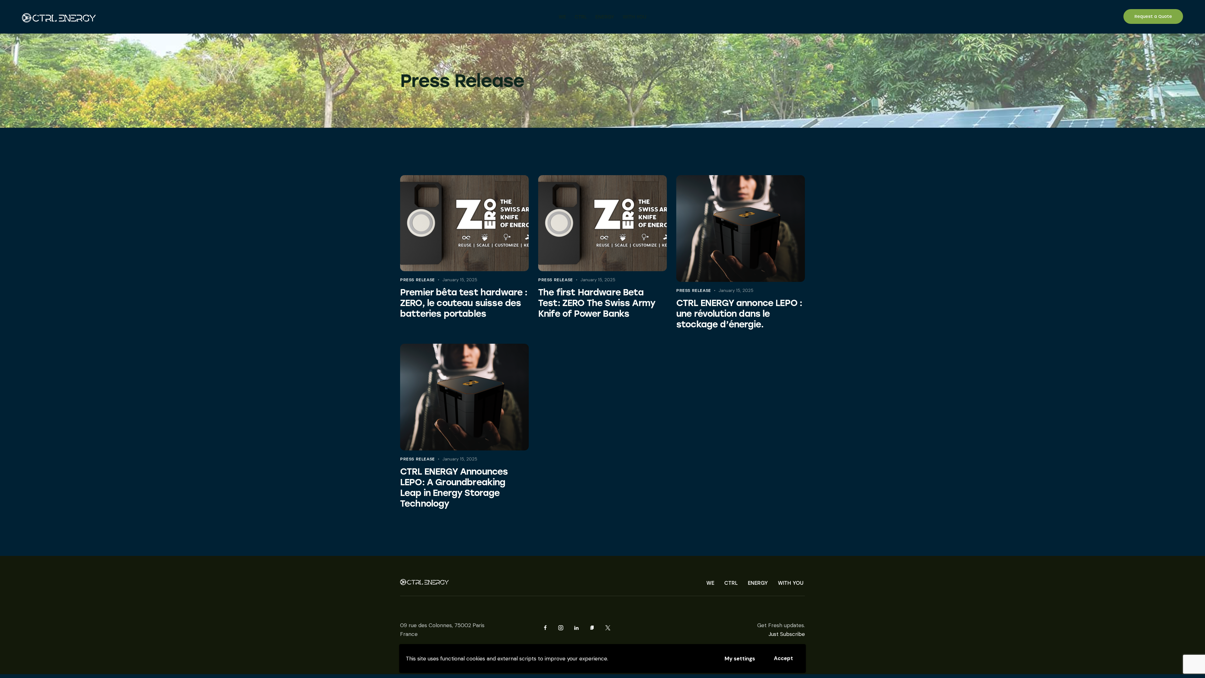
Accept (783, 658)
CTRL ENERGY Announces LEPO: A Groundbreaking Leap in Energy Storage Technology (454, 487)
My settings (740, 658)
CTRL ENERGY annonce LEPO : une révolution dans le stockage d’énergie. (739, 314)
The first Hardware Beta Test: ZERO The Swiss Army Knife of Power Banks (596, 303)
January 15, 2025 (459, 279)
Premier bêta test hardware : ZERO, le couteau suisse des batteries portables (463, 303)
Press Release (417, 279)
